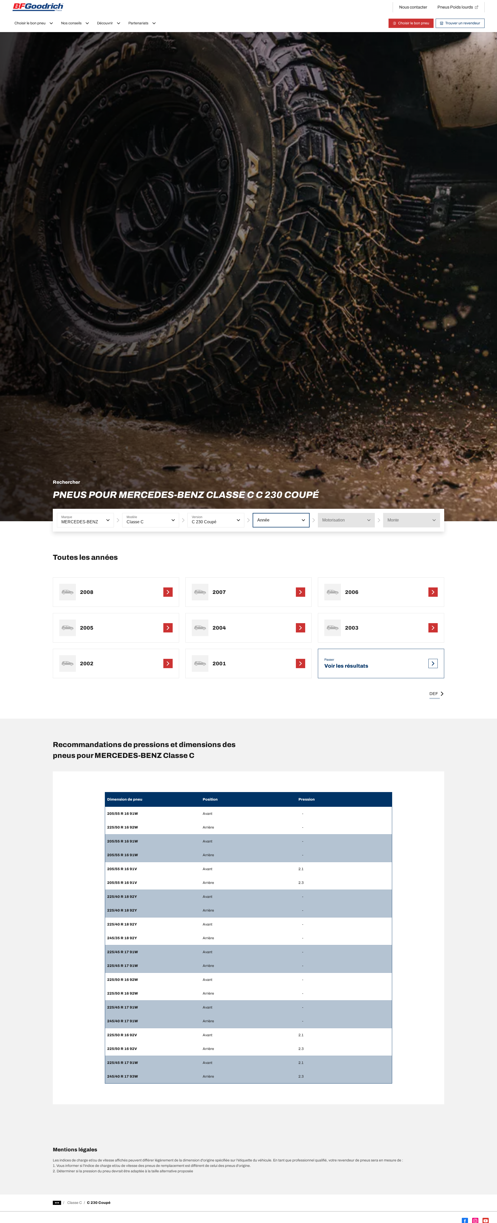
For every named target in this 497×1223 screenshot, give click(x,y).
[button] (107, 520)
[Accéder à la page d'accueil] (38, 7)
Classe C (74, 1203)
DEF (433, 693)
